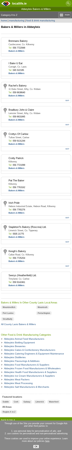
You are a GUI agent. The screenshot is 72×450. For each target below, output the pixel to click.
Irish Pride (14, 202)
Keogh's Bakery (17, 251)
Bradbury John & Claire (21, 109)
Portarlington (44, 313)
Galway (26, 402)
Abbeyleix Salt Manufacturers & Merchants (26, 387)
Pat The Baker (16, 180)
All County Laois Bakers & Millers (18, 324)
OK (36, 446)
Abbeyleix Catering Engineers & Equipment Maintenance (34, 353)
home (4, 20)
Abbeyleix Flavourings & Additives (22, 361)
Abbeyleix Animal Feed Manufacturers (24, 339)
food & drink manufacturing (40, 20)
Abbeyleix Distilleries (15, 357)
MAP (67, 100)
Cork (16, 402)
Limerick (39, 402)
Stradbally (7, 319)
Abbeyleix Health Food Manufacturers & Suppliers (30, 372)
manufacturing (16, 20)
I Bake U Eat (15, 63)
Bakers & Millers (16, 51)
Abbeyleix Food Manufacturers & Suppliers (26, 364)
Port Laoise (8, 313)
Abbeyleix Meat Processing (18, 383)
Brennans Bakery (18, 40)
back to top (7, 419)
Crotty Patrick (16, 158)
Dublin (6, 402)
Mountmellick (9, 307)
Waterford (53, 402)
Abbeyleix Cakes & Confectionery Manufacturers (29, 350)
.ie (19, 3)
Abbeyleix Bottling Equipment (19, 342)
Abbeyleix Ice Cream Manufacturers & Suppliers (29, 375)
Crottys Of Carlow (18, 133)
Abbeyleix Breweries (14, 346)
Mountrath (42, 307)
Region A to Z (9, 412)
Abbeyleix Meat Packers (16, 379)
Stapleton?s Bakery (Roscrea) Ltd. (27, 227)
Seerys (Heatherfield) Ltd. (23, 275)
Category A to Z (9, 15)
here (47, 441)
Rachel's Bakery (18, 85)
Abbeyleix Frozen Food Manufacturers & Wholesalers (32, 368)
